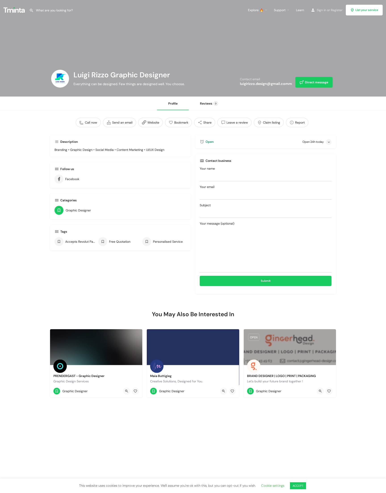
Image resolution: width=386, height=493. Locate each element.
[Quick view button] (126, 391)
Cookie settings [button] (272, 485)
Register (336, 10)
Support (279, 10)
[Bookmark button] (135, 391)
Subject (205, 205)
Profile (173, 103)
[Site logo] (14, 10)
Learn (300, 10)
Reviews (208, 103)
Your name (207, 168)
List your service (366, 10)
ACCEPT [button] (298, 486)
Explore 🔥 (255, 10)
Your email (207, 187)
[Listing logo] (60, 79)
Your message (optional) (217, 223)
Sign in (321, 10)
